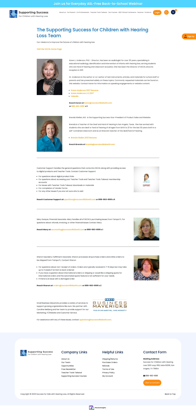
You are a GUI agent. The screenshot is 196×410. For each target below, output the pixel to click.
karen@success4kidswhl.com (98, 103)
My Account (107, 376)
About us (62, 12)
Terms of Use (108, 369)
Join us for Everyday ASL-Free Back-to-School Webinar (98, 3)
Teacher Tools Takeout (98, 12)
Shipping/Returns (110, 359)
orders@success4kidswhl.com (67, 285)
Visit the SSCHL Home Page (49, 49)
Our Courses (112, 12)
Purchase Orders (109, 362)
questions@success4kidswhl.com (80, 199)
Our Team (65, 362)
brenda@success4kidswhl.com (100, 144)
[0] (173, 12)
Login (157, 12)
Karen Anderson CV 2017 (82, 93)
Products (148, 12)
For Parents (71, 12)
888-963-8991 (77, 106)
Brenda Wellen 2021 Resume (84, 137)
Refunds (105, 365)
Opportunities (67, 365)
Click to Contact (152, 382)
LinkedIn (74, 96)
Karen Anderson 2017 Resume (84, 90)
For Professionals (83, 12)
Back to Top (170, 394)
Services (140, 12)
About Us (65, 359)
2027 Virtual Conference (127, 12)
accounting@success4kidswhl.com (67, 229)
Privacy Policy (108, 372)
